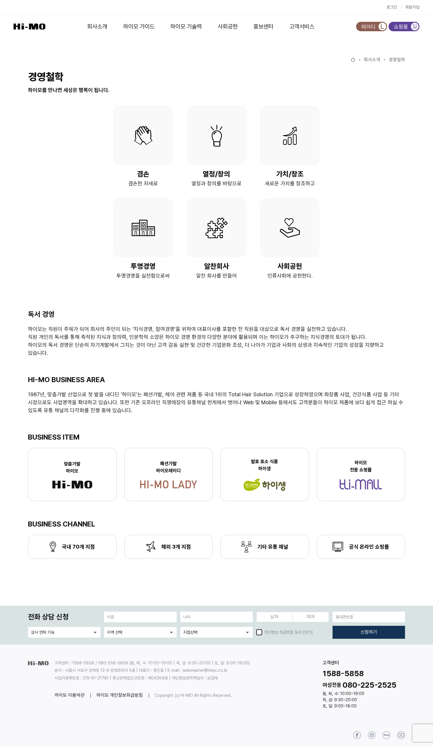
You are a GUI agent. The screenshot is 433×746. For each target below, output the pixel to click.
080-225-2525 (369, 684)
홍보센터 (263, 26)
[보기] (308, 632)
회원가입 (412, 7)
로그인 (391, 7)
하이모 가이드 (139, 26)
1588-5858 (343, 673)
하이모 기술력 (186, 26)
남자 (274, 617)
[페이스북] (357, 735)
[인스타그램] (372, 735)
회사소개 (97, 26)
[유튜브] (401, 735)
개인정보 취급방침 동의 (283, 632)
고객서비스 (301, 26)
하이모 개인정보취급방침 (119, 695)
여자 (311, 617)
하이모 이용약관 (69, 695)
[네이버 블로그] (386, 735)
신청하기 (369, 632)
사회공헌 (228, 26)
